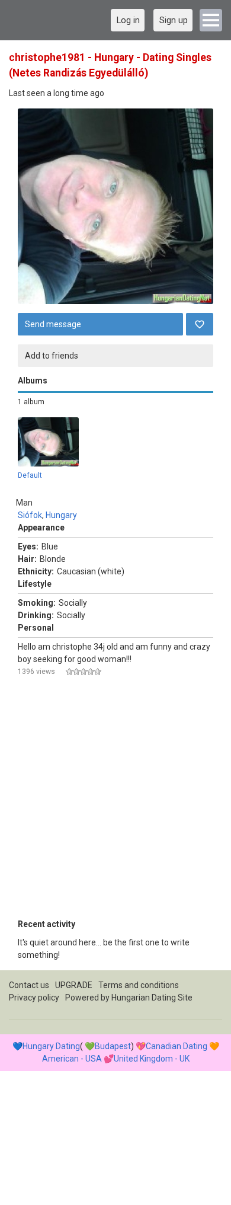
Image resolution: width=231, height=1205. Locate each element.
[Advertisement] (115, 802)
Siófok (30, 515)
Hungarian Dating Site (151, 997)
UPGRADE (73, 985)
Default (30, 475)
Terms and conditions (138, 985)
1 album (31, 402)
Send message (53, 324)
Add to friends (51, 355)
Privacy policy (34, 997)
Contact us (29, 985)
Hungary (61, 515)
